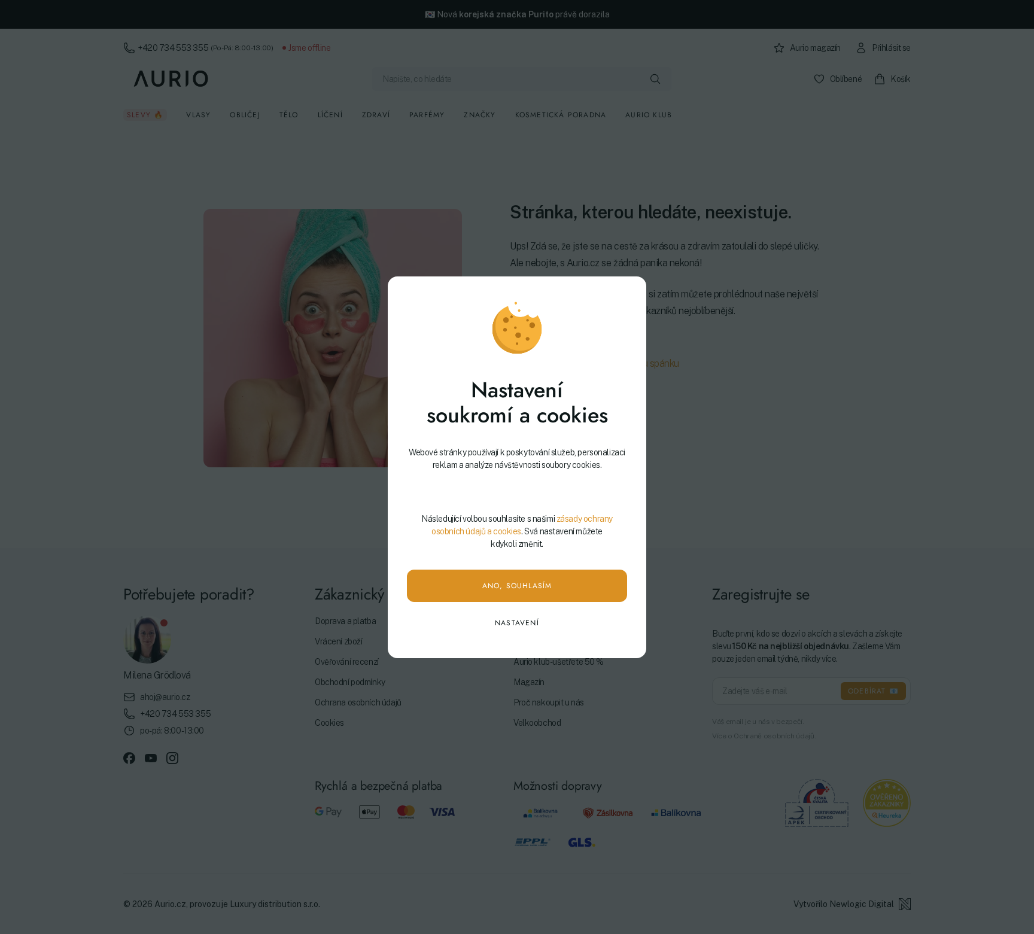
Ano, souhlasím (517, 585)
